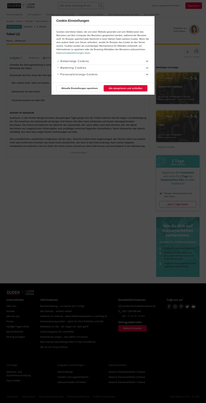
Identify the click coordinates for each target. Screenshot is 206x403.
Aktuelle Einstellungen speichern (79, 88)
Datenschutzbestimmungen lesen (73, 53)
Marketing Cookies (73, 67)
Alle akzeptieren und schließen (125, 88)
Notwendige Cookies (74, 61)
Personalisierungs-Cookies (79, 74)
